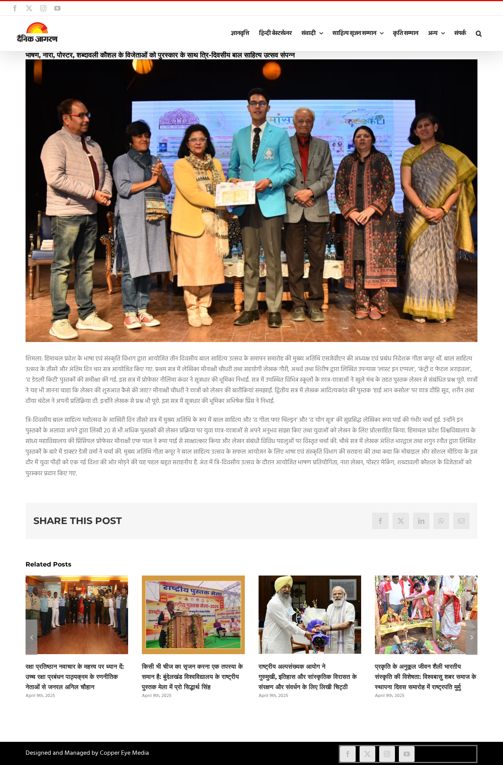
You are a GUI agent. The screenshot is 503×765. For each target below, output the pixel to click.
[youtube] (407, 754)
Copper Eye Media (124, 753)
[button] (478, 33)
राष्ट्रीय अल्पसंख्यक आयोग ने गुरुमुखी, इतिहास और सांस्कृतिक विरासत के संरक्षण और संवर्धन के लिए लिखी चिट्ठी (308, 677)
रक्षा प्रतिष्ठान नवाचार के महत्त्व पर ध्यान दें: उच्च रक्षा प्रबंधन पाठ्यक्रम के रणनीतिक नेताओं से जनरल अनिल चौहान (75, 677)
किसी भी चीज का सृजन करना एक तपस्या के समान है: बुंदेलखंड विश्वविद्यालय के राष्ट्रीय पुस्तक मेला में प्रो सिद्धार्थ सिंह (192, 677)
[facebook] (348, 754)
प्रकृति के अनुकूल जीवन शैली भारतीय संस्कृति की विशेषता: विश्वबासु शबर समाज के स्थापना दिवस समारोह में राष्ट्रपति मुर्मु (425, 677)
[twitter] (367, 754)
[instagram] (387, 754)
